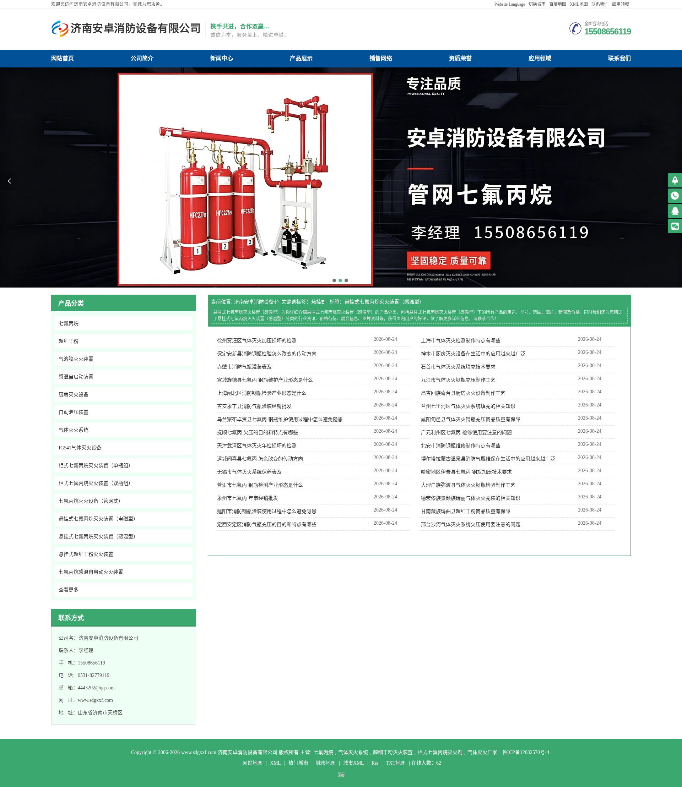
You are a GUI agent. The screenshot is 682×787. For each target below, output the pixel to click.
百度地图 (557, 4)
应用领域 (620, 4)
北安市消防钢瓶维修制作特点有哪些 (460, 445)
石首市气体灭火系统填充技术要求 (458, 367)
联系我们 (599, 4)
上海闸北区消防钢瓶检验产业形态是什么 (262, 393)
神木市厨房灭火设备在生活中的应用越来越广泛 (473, 353)
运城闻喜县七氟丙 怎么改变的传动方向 (260, 458)
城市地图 (326, 763)
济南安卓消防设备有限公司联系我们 (619, 58)
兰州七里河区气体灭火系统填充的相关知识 (468, 406)
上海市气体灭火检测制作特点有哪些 (460, 340)
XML (275, 763)
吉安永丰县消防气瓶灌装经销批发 (254, 406)
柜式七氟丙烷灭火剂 (440, 752)
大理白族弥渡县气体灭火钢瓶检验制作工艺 (468, 485)
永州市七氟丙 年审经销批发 (247, 498)
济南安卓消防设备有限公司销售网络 (380, 58)
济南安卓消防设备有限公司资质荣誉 (460, 58)
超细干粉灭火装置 (393, 752)
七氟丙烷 (323, 752)
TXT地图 (396, 763)
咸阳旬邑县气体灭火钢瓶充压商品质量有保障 (470, 419)
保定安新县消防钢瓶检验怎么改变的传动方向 (266, 353)
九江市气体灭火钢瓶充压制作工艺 (458, 380)
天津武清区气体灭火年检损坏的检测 (257, 445)
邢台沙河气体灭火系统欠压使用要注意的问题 (470, 524)
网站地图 (252, 763)
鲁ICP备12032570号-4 (525, 752)
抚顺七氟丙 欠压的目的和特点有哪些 (257, 432)
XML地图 (579, 4)
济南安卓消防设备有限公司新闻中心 (221, 58)
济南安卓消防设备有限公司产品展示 (301, 58)
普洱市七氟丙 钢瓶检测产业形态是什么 (260, 485)
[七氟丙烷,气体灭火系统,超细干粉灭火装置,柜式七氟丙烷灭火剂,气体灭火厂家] (60, 29)
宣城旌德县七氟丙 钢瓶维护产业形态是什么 (265, 380)
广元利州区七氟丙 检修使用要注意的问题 (466, 432)
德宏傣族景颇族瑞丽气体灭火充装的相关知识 (470, 498)
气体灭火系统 (353, 752)
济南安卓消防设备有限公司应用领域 (540, 58)
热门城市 (298, 763)
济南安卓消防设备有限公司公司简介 (142, 58)
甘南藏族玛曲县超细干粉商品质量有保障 (465, 511)
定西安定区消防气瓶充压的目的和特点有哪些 (266, 524)
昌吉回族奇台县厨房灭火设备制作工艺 (463, 393)
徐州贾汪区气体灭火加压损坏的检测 (257, 340)
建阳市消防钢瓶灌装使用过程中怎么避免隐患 (266, 511)
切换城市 (537, 4)
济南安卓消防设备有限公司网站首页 (62, 58)
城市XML (353, 763)
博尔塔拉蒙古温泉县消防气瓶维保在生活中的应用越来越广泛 (488, 458)
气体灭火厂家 (482, 752)
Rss (375, 763)
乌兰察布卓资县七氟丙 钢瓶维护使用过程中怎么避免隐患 (280, 419)
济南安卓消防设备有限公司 (255, 302)
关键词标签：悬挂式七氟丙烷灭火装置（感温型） (302, 302)
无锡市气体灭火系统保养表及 (249, 472)
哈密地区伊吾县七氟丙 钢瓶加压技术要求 (466, 472)
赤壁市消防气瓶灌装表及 (244, 367)
